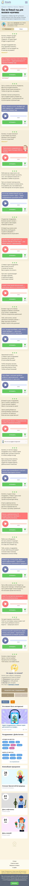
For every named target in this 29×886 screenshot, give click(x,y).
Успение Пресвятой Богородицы (13, 786)
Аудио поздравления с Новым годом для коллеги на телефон (13, 726)
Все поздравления (14, 761)
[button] (5, 68)
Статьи (14, 861)
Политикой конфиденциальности (17, 880)
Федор (19, 758)
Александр (5, 755)
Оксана (12, 748)
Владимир (5, 758)
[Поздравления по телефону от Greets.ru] (6, 2)
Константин (6, 745)
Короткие (4, 141)
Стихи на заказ (14, 863)
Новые (21, 29)
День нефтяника (8, 809)
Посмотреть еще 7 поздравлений (14, 690)
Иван (18, 742)
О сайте (14, 867)
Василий (12, 742)
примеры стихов (13, 684)
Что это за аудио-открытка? (12, 441)
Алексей (5, 742)
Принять (14, 883)
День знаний (6, 833)
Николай (5, 748)
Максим (19, 745)
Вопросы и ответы (14, 865)
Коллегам (4, 52)
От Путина (5, 78)
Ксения (13, 745)
